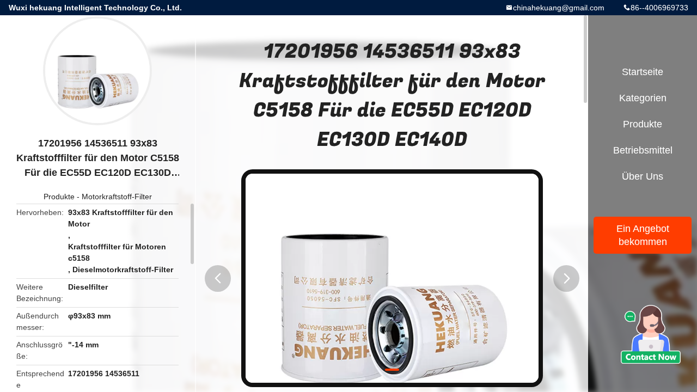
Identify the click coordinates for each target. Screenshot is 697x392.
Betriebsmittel (642, 150)
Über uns (642, 176)
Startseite (642, 71)
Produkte (59, 196)
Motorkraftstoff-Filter (117, 196)
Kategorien (643, 98)
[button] (218, 278)
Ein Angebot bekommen (642, 235)
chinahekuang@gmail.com (558, 7)
